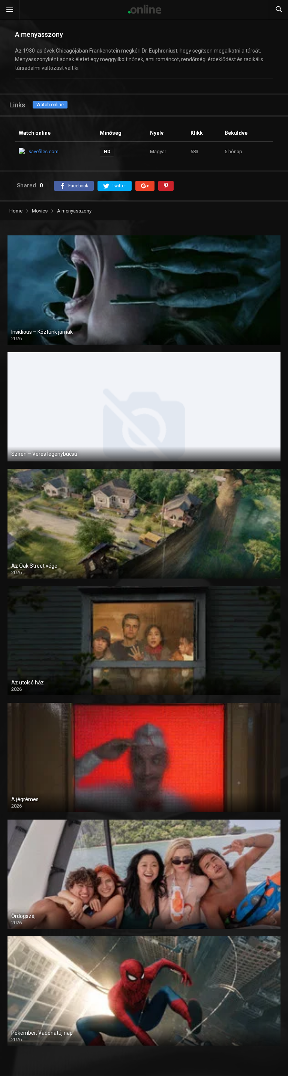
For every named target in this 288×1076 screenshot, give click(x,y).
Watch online (50, 104)
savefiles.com (43, 151)
